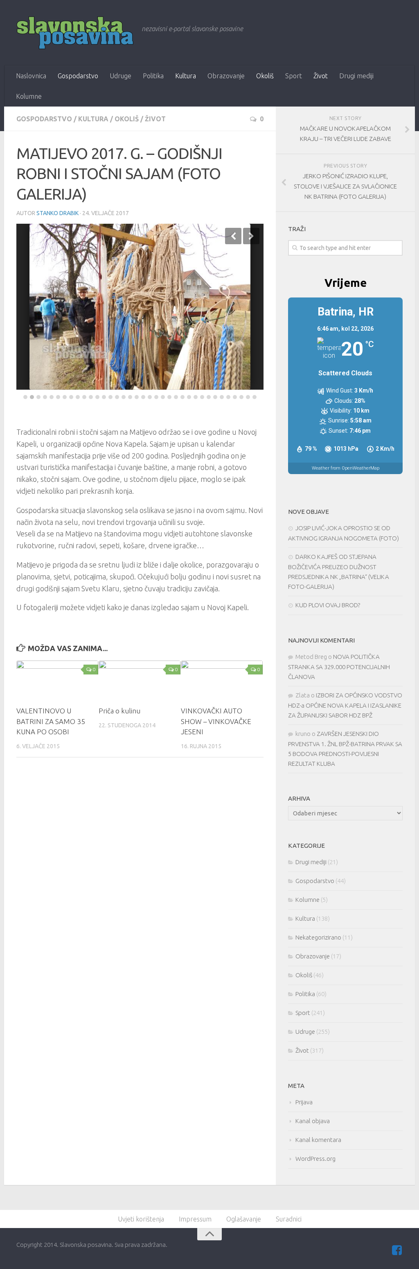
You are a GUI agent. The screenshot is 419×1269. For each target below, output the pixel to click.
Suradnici (289, 1219)
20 (150, 397)
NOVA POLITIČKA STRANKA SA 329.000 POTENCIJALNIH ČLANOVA (339, 666)
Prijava (304, 1102)
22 (163, 397)
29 (209, 397)
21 (156, 397)
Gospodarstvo (78, 75)
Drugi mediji (356, 75)
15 (117, 397)
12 (97, 397)
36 (254, 397)
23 (169, 397)
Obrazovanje (226, 75)
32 (228, 397)
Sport (293, 75)
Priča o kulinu (119, 711)
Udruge (120, 75)
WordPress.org (315, 1158)
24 (176, 397)
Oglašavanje (243, 1219)
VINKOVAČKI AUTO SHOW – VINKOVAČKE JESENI (216, 721)
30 (215, 397)
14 (110, 397)
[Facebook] (397, 1250)
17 (130, 397)
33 (235, 397)
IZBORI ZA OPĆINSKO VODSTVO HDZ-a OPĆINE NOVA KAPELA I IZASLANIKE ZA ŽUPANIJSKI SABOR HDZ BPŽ (345, 705)
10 (84, 397)
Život (320, 75)
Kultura (185, 75)
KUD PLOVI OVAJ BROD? (327, 605)
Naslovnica (31, 75)
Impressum (195, 1219)
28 (202, 397)
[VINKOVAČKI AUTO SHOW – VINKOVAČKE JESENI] (222, 680)
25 (182, 397)
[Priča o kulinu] (139, 680)
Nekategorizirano (318, 937)
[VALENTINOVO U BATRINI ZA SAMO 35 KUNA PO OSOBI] (57, 680)
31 (222, 397)
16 (124, 397)
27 (196, 397)
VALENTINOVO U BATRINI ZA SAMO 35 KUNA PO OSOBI (50, 721)
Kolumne (29, 96)
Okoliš (265, 75)
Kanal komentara (318, 1139)
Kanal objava (312, 1120)
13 (104, 397)
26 (189, 397)
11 (91, 397)
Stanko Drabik (57, 213)
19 (143, 397)
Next (251, 236)
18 (137, 397)
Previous (233, 236)
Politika (153, 75)
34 (241, 397)
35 (248, 397)
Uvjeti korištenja (141, 1219)
